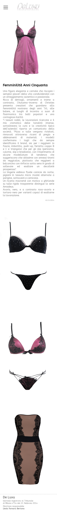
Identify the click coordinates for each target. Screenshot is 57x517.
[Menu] (5, 7)
